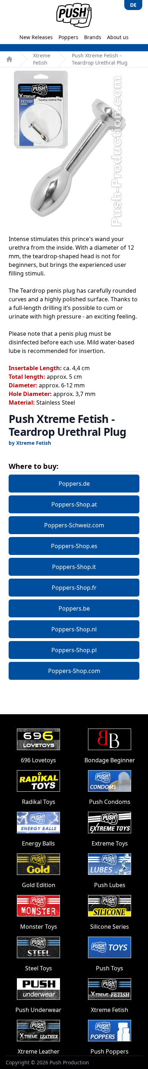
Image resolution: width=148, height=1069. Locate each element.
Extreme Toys (110, 843)
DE (133, 4)
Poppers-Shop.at (74, 504)
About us (118, 37)
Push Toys (109, 968)
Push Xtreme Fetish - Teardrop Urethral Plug (100, 59)
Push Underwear (38, 1010)
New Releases (36, 37)
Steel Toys (38, 968)
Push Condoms (109, 802)
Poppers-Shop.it (74, 567)
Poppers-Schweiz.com (74, 525)
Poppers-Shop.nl (74, 629)
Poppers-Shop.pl (74, 650)
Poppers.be (74, 608)
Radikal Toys (38, 802)
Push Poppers (110, 1051)
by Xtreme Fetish (30, 442)
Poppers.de (74, 484)
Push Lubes (109, 885)
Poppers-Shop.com (74, 671)
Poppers (68, 37)
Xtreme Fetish (41, 59)
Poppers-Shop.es (74, 546)
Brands (92, 37)
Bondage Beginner (109, 760)
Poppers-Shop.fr (74, 588)
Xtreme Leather (39, 1051)
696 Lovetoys (38, 760)
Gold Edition (38, 885)
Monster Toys (38, 927)
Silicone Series (109, 927)
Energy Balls (38, 843)
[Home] (9, 59)
